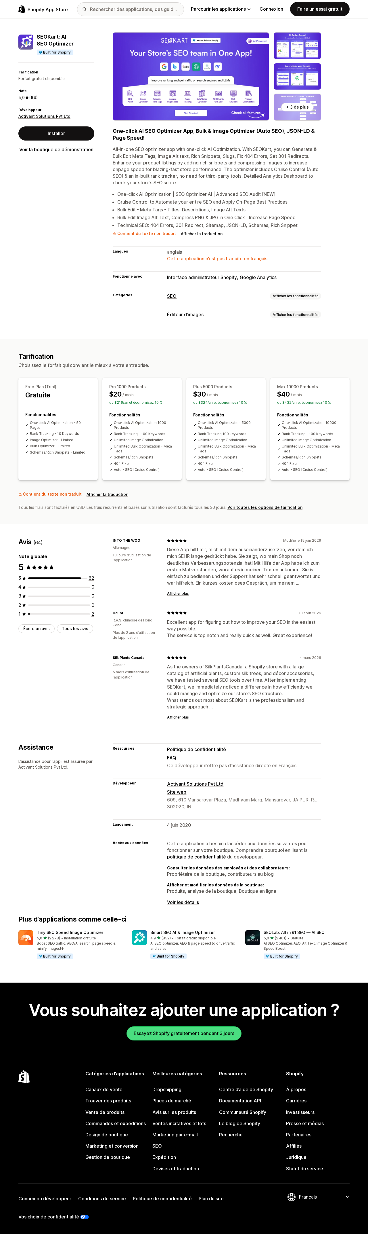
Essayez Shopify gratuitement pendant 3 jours (184, 1033)
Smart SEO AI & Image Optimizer (182, 932)
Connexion (271, 9)
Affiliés (294, 1146)
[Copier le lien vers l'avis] (143, 540)
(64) (33, 97)
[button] (70, 945)
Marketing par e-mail (175, 1135)
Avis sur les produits (174, 1112)
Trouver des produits (108, 1101)
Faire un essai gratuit (319, 9)
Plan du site (211, 1198)
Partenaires (298, 1135)
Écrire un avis (36, 628)
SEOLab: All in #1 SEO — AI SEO (294, 932)
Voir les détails (183, 902)
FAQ (171, 758)
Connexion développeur (44, 1198)
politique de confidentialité (196, 857)
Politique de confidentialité (196, 749)
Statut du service (304, 1169)
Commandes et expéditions (115, 1123)
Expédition (164, 1157)
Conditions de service (102, 1198)
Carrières (296, 1101)
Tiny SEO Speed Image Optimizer (70, 932)
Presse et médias (305, 1123)
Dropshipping (166, 1089)
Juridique (296, 1157)
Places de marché (171, 1101)
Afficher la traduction (202, 233)
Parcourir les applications (218, 9)
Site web (176, 792)
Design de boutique (106, 1135)
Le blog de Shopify (239, 1123)
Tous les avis (75, 628)
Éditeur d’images (185, 314)
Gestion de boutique (107, 1157)
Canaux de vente (103, 1089)
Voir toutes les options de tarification (264, 507)
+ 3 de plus (297, 107)
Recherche (231, 1135)
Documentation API (240, 1101)
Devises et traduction (175, 1169)
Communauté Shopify (242, 1112)
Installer (56, 133)
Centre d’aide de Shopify (246, 1089)
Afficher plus (178, 593)
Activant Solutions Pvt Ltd (44, 116)
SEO (172, 296)
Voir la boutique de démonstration (56, 149)
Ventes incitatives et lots (179, 1123)
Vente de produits (104, 1112)
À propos (296, 1089)
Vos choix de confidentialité (48, 1217)
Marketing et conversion (112, 1146)
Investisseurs (300, 1112)
